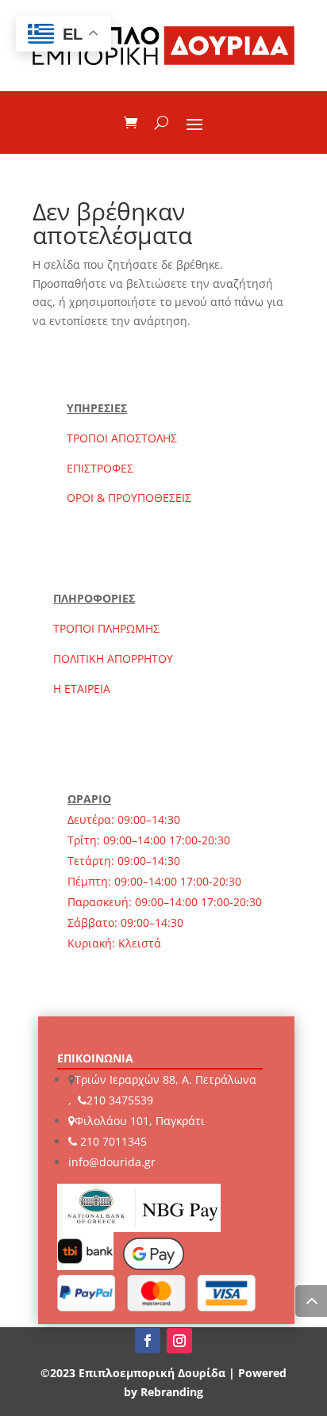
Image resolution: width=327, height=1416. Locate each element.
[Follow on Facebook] (147, 1340)
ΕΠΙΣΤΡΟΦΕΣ (100, 468)
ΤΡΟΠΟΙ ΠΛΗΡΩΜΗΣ (106, 628)
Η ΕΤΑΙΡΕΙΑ (81, 688)
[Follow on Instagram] (179, 1340)
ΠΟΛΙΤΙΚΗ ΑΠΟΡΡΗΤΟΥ (113, 658)
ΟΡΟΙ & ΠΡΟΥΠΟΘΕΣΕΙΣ (129, 497)
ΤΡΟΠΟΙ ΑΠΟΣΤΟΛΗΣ (122, 438)
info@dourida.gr (112, 1161)
